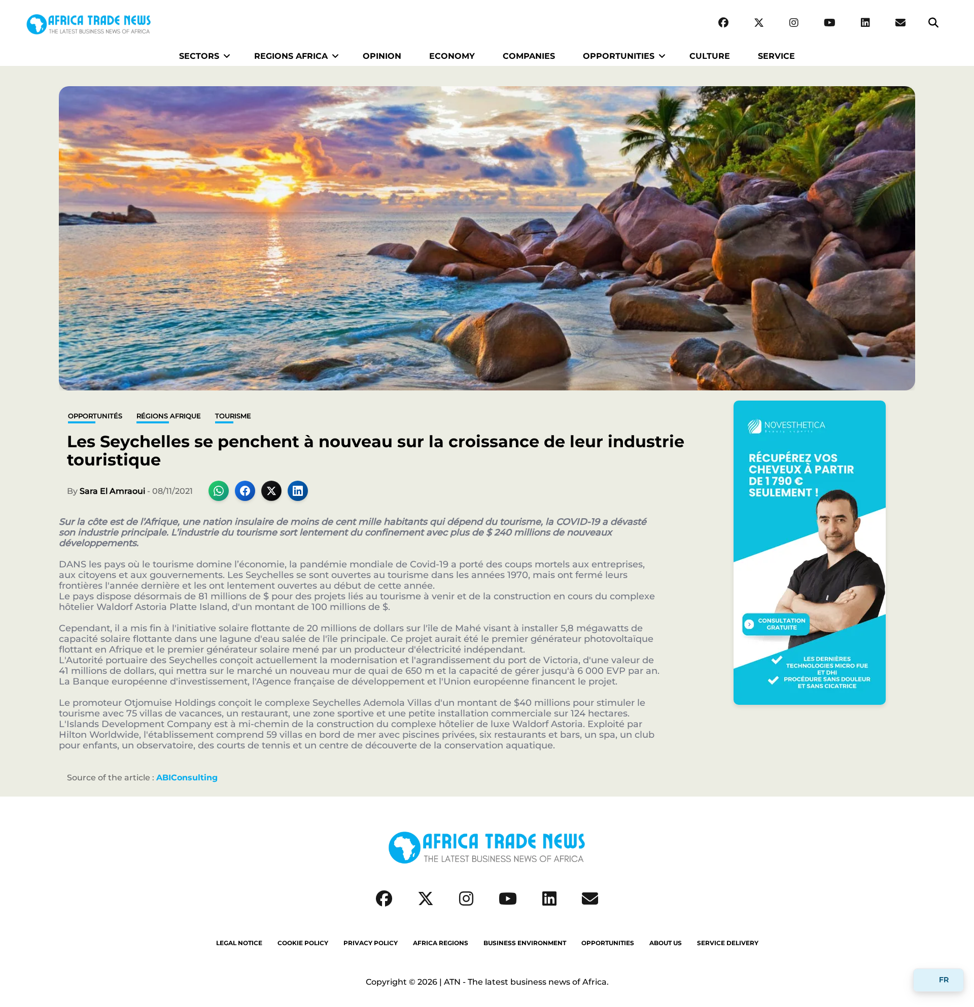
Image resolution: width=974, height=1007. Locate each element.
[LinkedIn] (865, 23)
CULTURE (709, 56)
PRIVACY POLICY (370, 943)
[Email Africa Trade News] (900, 23)
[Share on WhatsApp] (218, 491)
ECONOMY (452, 56)
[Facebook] (723, 23)
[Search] (933, 23)
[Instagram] (794, 23)
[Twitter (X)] (759, 23)
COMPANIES (529, 56)
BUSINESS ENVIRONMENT (524, 943)
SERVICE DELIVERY (727, 943)
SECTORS (199, 56)
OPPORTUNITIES (618, 56)
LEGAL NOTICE (239, 943)
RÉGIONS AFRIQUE (168, 416)
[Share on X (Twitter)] (271, 491)
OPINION (382, 56)
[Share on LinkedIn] (298, 491)
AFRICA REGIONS (440, 943)
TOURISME (233, 416)
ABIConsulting (187, 777)
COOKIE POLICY (302, 943)
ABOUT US (665, 943)
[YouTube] (830, 23)
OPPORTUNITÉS (95, 416)
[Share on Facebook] (245, 491)
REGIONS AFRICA (291, 56)
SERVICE (776, 56)
